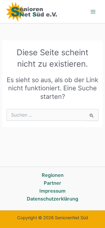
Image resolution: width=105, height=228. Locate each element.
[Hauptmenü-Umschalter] (93, 12)
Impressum (52, 191)
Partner (52, 183)
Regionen (53, 175)
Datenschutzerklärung (52, 199)
